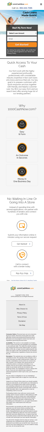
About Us (22, 305)
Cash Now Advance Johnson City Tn (19, 280)
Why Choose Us (22, 309)
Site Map (22, 325)
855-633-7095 (26, 8)
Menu (40, 4)
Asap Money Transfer (32, 280)
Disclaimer (22, 321)
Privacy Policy (22, 313)
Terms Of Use (22, 317)
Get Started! (22, 44)
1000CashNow (20, 4)
